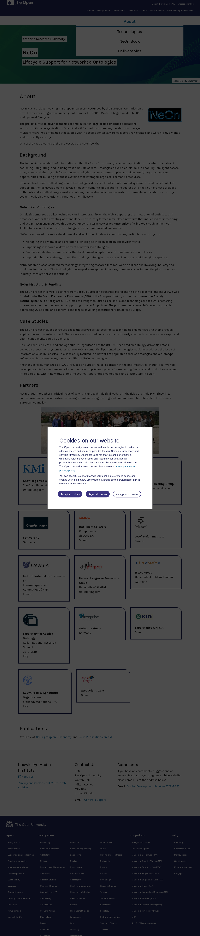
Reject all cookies (97, 494)
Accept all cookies (70, 494)
